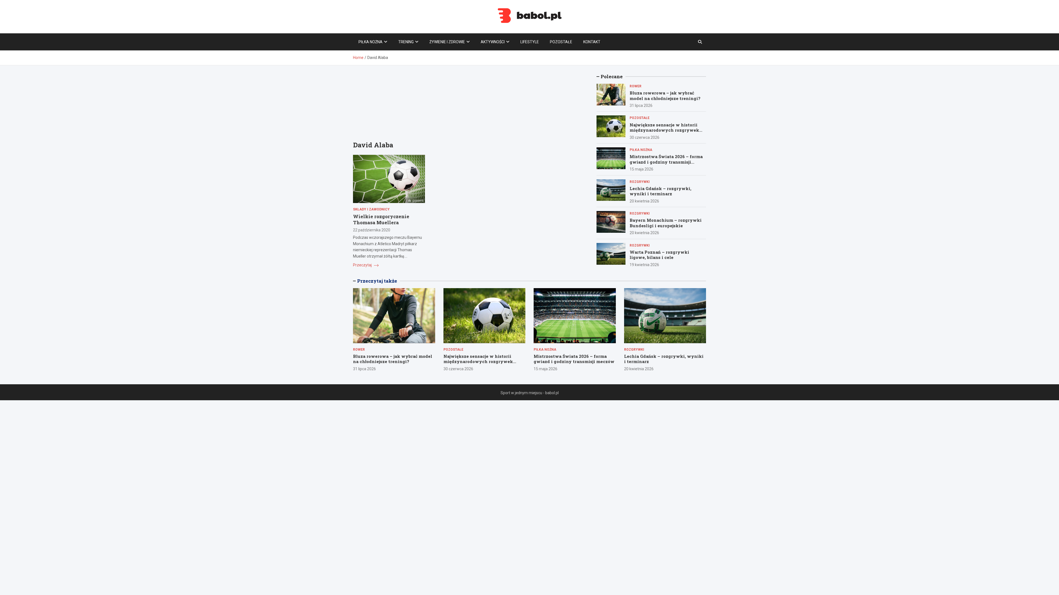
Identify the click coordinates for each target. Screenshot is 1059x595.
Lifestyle (529, 42)
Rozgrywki (640, 182)
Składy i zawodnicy (371, 209)
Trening (406, 42)
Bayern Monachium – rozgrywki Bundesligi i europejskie (666, 222)
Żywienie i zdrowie (447, 42)
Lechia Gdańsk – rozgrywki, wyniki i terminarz (660, 191)
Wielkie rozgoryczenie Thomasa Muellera (381, 219)
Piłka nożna (371, 42)
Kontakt (591, 42)
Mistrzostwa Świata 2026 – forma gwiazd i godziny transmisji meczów (666, 162)
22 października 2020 (371, 230)
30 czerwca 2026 (644, 137)
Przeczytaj (363, 265)
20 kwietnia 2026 (644, 201)
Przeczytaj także (377, 281)
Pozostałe (561, 42)
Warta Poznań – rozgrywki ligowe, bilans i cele (659, 254)
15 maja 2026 (641, 169)
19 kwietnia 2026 (644, 265)
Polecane (612, 76)
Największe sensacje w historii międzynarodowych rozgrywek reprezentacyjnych (664, 130)
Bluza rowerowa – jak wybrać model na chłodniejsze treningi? (665, 95)
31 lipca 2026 (641, 105)
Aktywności (493, 42)
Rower (635, 86)
